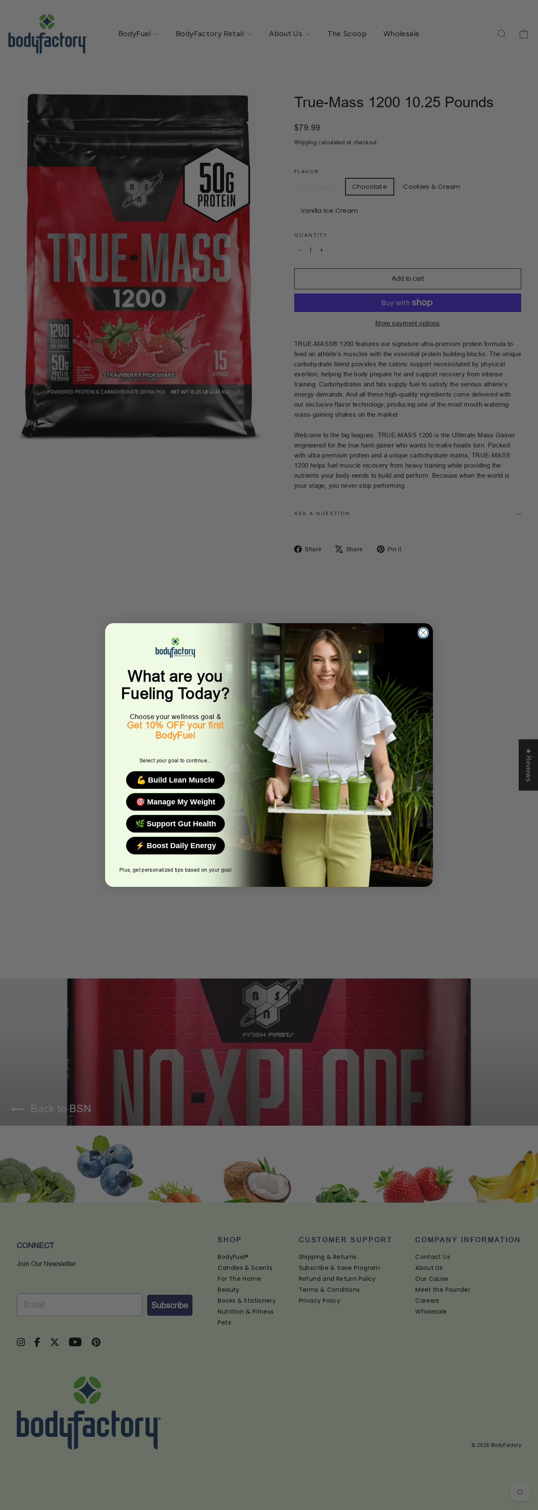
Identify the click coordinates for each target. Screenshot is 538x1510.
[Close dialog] (423, 632)
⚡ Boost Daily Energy (175, 845)
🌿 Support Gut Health (175, 824)
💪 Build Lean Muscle (175, 780)
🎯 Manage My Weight (175, 802)
